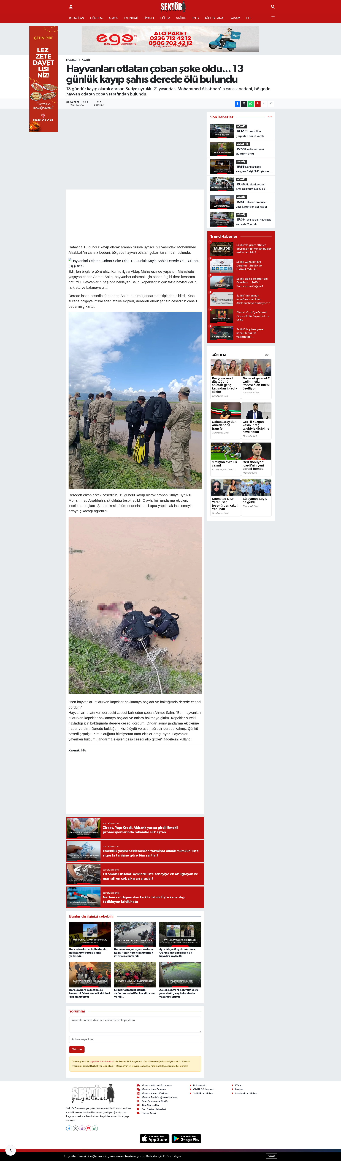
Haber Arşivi (149, 1113)
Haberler (71, 60)
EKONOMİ (131, 18)
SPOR (195, 18)
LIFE (248, 18)
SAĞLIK (181, 18)
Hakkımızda (199, 1085)
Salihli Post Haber (203, 1093)
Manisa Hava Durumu (154, 1089)
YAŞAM (235, 18)
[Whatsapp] (95, 1128)
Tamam (271, 1156)
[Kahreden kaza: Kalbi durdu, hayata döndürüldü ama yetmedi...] (90, 934)
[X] (76, 1128)
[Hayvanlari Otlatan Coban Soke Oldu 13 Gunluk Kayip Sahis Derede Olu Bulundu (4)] (135, 400)
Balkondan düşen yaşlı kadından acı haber (251, 204)
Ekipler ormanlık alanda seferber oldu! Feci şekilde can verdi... (134, 993)
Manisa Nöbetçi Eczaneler (157, 1085)
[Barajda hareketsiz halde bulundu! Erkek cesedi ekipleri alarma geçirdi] (90, 974)
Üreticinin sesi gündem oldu (250, 151)
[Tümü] (270, 117)
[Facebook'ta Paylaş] (237, 104)
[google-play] (186, 1138)
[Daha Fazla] (258, 104)
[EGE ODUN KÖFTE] (170, 38)
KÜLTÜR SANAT (215, 18)
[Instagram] (82, 1128)
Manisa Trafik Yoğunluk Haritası (159, 1097)
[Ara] (273, 7)
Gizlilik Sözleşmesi (203, 1089)
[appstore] (155, 1138)
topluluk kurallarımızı (101, 1061)
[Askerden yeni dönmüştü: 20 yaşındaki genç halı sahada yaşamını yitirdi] (180, 974)
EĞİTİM (165, 18)
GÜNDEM (96, 18)
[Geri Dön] (10, 1150)
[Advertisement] (135, 216)
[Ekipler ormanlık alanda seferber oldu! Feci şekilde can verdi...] (135, 974)
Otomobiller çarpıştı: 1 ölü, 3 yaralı (250, 134)
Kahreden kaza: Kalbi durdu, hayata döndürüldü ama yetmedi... (88, 952)
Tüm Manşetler (150, 1105)
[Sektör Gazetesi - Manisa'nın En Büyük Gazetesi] (173, 7)
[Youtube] (88, 1128)
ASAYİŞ (113, 18)
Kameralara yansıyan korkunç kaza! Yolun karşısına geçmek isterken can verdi (133, 952)
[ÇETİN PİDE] (43, 78)
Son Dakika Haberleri (154, 1109)
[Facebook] (69, 1128)
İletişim (239, 1089)
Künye (238, 1085)
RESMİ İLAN (76, 18)
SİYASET (149, 18)
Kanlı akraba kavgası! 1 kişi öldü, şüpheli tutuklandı (253, 169)
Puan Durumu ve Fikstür (155, 1101)
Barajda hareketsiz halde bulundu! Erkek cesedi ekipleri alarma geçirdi (89, 993)
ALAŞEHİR (242, 144)
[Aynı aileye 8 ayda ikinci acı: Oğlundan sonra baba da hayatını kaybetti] (180, 934)
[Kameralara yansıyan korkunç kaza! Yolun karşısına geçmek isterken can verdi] (135, 934)
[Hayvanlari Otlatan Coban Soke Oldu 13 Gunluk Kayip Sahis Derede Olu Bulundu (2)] (135, 605)
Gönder (77, 1049)
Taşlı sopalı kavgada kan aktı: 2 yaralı (253, 222)
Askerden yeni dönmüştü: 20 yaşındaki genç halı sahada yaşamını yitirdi (178, 993)
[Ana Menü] (273, 18)
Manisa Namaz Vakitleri (155, 1093)
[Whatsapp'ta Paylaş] (251, 104)
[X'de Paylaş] (244, 104)
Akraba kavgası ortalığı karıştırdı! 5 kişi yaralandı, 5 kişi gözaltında (253, 187)
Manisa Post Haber (246, 1093)
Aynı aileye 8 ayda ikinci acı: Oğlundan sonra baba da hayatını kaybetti (177, 952)
